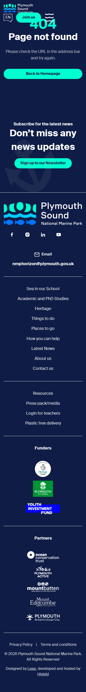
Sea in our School (43, 289)
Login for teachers (43, 413)
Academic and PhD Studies (43, 299)
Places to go (43, 329)
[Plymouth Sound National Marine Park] (18, 8)
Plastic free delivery (43, 423)
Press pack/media (43, 403)
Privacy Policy (20, 645)
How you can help (43, 339)
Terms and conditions (59, 645)
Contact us (43, 369)
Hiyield (43, 674)
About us (43, 359)
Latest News (43, 349)
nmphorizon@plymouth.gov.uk (43, 264)
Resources (43, 394)
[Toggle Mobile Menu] (49, 17)
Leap (32, 669)
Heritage (43, 309)
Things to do (43, 319)
